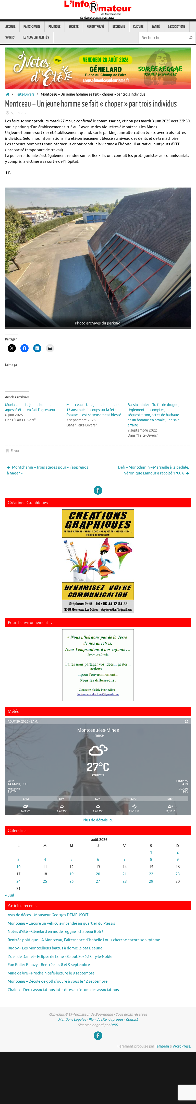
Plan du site (98, 1019)
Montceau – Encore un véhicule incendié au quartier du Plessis (61, 923)
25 (45, 881)
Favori (15, 451)
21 (124, 874)
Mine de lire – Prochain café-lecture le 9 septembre (51, 973)
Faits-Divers (25, 94)
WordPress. (182, 1046)
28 (124, 881)
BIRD (114, 1025)
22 (151, 874)
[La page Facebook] (98, 490)
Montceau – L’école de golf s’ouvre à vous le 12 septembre (57, 981)
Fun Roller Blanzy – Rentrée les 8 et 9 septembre (49, 964)
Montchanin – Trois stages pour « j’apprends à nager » (47, 470)
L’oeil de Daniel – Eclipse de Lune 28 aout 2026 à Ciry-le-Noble (60, 956)
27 (98, 881)
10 (18, 867)
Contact (132, 1019)
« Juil (9, 895)
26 (71, 881)
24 (18, 881)
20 (98, 874)
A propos (116, 1019)
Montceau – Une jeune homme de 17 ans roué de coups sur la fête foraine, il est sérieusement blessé (93, 410)
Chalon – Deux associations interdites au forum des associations (63, 989)
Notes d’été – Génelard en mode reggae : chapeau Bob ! (55, 931)
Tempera (162, 1046)
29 (151, 881)
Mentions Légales (72, 1019)
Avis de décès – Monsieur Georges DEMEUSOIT (48, 915)
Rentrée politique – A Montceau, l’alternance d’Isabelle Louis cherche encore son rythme (84, 940)
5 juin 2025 (20, 113)
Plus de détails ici (97, 820)
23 (178, 874)
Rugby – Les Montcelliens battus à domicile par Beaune (55, 948)
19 (71, 874)
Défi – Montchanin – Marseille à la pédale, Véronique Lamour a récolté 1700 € (153, 470)
